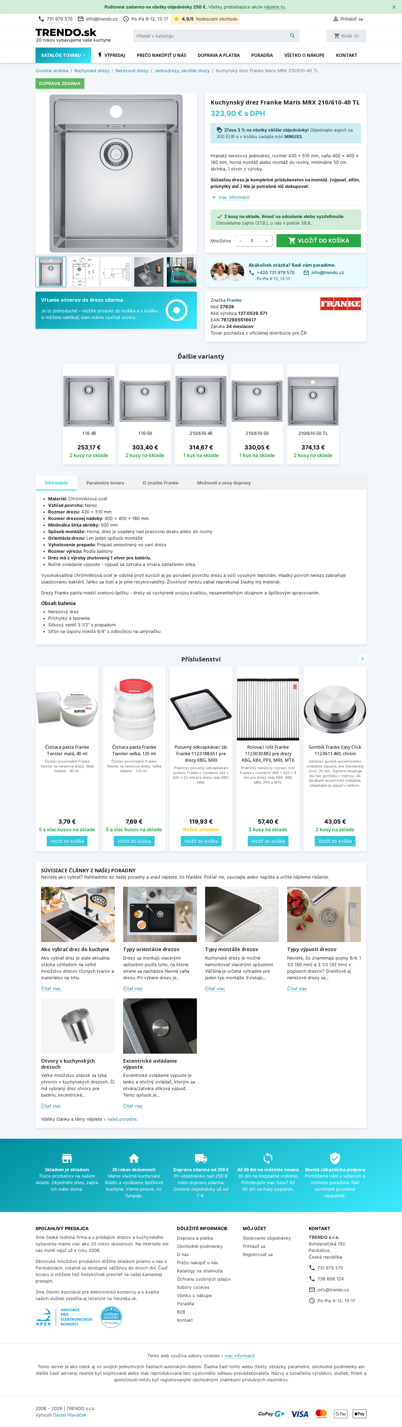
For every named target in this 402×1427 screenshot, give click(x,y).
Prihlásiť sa (254, 1246)
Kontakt (346, 55)
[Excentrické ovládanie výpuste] (160, 1026)
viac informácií (240, 1355)
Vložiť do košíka (318, 241)
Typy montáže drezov (231, 949)
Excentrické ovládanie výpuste (150, 1063)
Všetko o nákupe (304, 55)
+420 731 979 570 (276, 272)
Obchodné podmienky (200, 1246)
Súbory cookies (193, 1287)
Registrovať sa (258, 1254)
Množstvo (221, 240)
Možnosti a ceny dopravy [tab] (224, 483)
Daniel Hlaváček (69, 1415)
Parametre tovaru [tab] (105, 483)
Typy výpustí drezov (311, 949)
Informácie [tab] (56, 483)
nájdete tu (274, 7)
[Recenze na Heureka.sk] (111, 1320)
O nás (183, 1254)
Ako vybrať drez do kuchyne (75, 949)
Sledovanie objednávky (267, 1238)
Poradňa (262, 55)
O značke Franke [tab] (161, 483)
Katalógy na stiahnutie (200, 1271)
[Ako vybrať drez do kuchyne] (78, 914)
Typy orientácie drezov (151, 949)
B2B (181, 1312)
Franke (234, 300)
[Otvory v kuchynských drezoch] (78, 1026)
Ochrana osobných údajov (204, 1279)
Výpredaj (111, 55)
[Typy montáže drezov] (242, 914)
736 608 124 (330, 1278)
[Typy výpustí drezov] (324, 914)
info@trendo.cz (97, 19)
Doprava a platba (219, 55)
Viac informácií (234, 197)
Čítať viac (51, 988)
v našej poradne (119, 1119)
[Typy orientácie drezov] (160, 914)
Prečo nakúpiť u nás (161, 55)
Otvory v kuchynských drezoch (68, 1063)
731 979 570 (55, 19)
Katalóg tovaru (61, 55)
